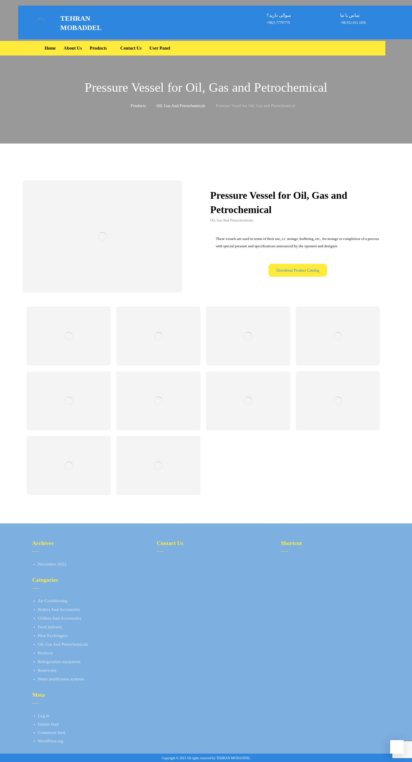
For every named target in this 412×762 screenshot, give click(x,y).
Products (45, 653)
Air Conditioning (53, 601)
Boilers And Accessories (59, 609)
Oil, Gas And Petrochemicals (63, 644)
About (292, 564)
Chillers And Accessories (59, 618)
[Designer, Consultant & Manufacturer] (41, 22)
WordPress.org (50, 741)
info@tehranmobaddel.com (187, 581)
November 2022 (52, 564)
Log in (43, 715)
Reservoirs (47, 670)
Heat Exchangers (53, 635)
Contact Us (297, 581)
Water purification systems (61, 679)
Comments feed (51, 732)
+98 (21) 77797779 (180, 564)
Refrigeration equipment (59, 661)
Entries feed (48, 724)
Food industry (50, 627)
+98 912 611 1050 (179, 572)
